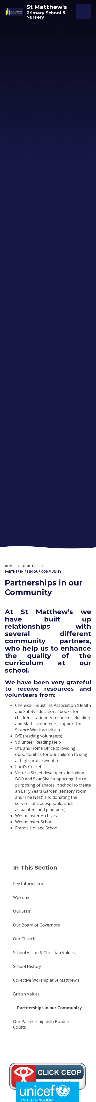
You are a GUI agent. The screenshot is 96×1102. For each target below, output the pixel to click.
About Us (30, 566)
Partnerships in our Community (33, 571)
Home (9, 566)
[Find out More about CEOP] (47, 1076)
